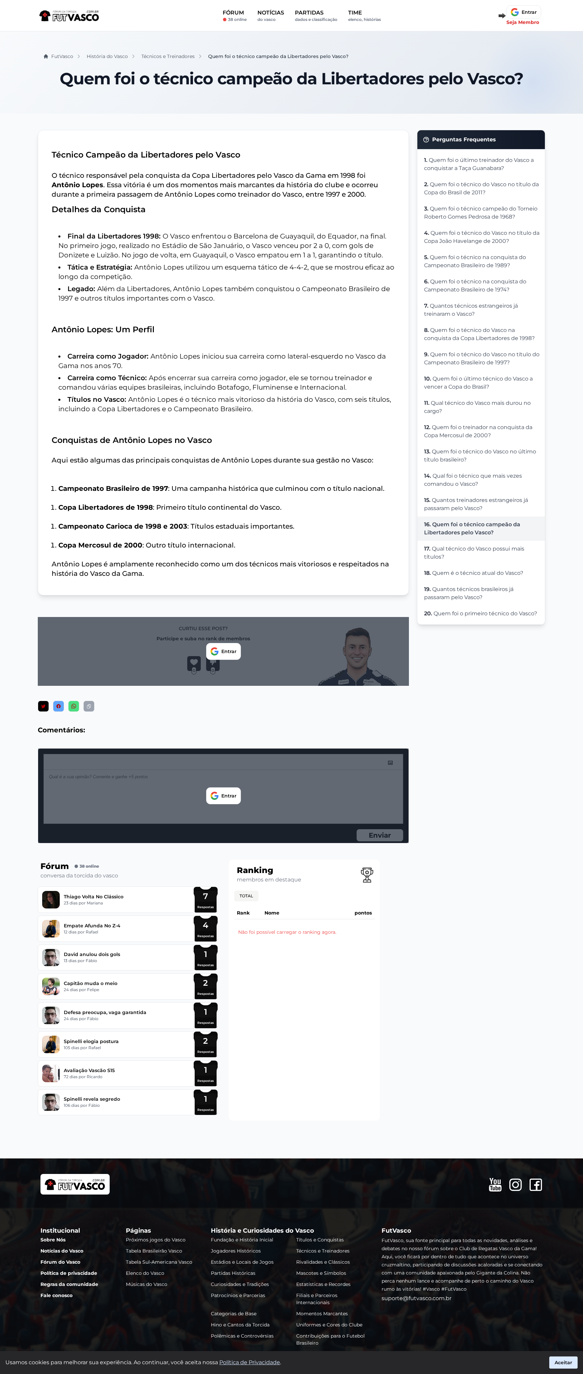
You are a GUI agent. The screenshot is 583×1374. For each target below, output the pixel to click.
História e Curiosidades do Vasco (262, 1230)
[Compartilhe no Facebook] (58, 706)
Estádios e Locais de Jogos (242, 1262)
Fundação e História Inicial (242, 1240)
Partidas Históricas (233, 1273)
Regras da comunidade (69, 1284)
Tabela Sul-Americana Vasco (159, 1262)
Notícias (270, 15)
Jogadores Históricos (236, 1251)
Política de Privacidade (249, 1362)
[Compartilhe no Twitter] (43, 706)
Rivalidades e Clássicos (323, 1262)
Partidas (316, 15)
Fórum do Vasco (60, 1262)
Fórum (235, 15)
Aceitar (563, 1362)
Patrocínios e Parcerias (238, 1295)
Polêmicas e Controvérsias (242, 1336)
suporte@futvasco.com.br (416, 1298)
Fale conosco (56, 1295)
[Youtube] (495, 1184)
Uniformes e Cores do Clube (329, 1325)
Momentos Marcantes (322, 1314)
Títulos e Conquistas (320, 1240)
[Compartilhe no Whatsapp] (73, 706)
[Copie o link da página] (88, 706)
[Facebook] (536, 1184)
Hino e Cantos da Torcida (240, 1325)
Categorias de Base (233, 1314)
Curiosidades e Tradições (240, 1284)
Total (246, 895)
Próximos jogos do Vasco (156, 1240)
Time (364, 15)
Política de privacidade (68, 1273)
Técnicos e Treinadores (323, 1251)
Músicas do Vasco (146, 1284)
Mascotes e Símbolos (321, 1273)
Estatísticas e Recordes (323, 1284)
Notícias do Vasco (61, 1251)
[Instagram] (515, 1184)
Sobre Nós (52, 1240)
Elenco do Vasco (145, 1273)
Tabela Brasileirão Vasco (154, 1251)
